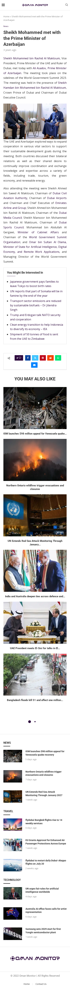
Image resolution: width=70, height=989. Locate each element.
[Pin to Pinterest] (43, 358)
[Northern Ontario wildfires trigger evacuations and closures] (35, 460)
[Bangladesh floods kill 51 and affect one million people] (35, 675)
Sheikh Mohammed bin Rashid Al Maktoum (31, 58)
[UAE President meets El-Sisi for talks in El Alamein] (35, 623)
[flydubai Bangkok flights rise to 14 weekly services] (12, 824)
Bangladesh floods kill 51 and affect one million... (35, 700)
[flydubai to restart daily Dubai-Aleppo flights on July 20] (12, 865)
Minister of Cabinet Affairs (38, 232)
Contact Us (41, 983)
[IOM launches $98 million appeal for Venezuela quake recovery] (35, 408)
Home (6, 16)
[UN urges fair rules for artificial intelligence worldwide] (12, 893)
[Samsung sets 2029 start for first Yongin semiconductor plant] (12, 933)
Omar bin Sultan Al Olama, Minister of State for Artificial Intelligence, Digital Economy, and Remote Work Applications (35, 247)
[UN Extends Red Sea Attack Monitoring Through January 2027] (35, 515)
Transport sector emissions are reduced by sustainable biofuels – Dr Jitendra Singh (35, 305)
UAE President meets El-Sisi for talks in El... (35, 648)
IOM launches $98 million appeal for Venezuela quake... (35, 433)
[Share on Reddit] (50, 358)
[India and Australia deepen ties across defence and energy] (35, 571)
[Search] (66, 5)
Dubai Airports (57, 198)
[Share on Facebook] (28, 358)
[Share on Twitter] (35, 358)
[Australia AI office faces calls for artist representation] (12, 913)
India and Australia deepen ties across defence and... (35, 596)
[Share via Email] (34, 365)
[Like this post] (20, 358)
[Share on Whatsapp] (58, 358)
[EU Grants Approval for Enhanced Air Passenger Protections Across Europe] (12, 845)
